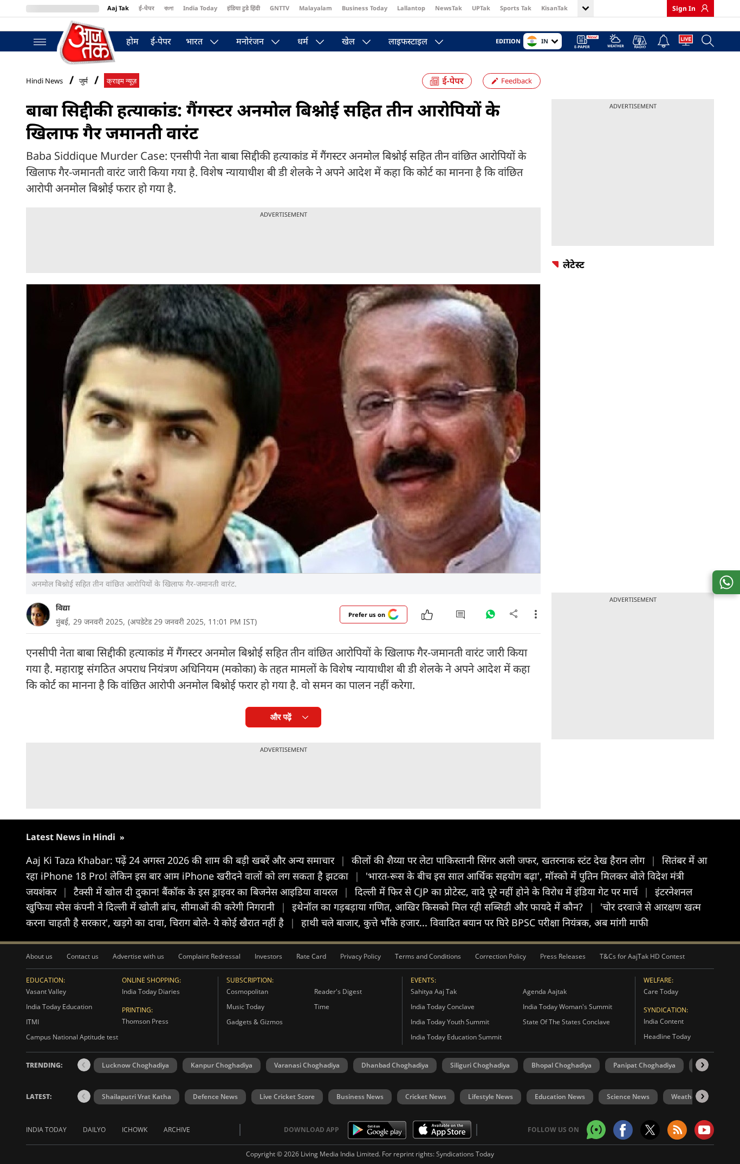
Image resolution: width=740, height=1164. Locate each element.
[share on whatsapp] (726, 582)
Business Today (364, 8)
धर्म (302, 41)
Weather (684, 1096)
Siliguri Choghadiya (480, 1065)
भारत (194, 41)
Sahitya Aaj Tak (434, 991)
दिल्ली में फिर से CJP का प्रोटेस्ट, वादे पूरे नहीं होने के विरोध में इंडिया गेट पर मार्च (502, 891)
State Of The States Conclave (566, 1021)
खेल (348, 41)
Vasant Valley (46, 991)
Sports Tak (515, 8)
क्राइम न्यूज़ (122, 81)
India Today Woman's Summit (567, 1006)
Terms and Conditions (428, 956)
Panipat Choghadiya (644, 1065)
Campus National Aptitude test (72, 1037)
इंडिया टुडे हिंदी (243, 8)
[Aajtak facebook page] (623, 1130)
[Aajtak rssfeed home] (677, 1130)
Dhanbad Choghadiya (395, 1065)
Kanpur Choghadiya (221, 1065)
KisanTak (554, 8)
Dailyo (94, 1129)
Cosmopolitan (247, 991)
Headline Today (667, 1036)
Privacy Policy (360, 956)
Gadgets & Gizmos (254, 1021)
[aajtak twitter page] (650, 1130)
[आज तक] (88, 43)
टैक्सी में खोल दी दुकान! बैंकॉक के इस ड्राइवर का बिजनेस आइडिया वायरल (211, 891)
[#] (490, 616)
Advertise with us (138, 956)
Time (321, 1006)
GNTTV (279, 8)
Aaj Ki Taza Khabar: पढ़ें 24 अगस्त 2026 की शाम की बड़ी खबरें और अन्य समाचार (186, 860)
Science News (628, 1096)
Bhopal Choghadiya (561, 1065)
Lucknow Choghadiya (135, 1065)
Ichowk (134, 1129)
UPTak (481, 8)
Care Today (661, 991)
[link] (702, 8)
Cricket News (425, 1096)
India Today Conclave (443, 1006)
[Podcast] (640, 41)
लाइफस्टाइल (407, 41)
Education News (560, 1096)
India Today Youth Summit (450, 1021)
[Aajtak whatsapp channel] (596, 1129)
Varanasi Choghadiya (307, 1065)
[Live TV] (686, 42)
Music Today (245, 1006)
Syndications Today (465, 1154)
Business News (360, 1096)
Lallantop (411, 8)
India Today (200, 8)
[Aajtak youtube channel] (704, 1130)
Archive (177, 1129)
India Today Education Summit (456, 1037)
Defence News (215, 1096)
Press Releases (563, 956)
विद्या (63, 607)
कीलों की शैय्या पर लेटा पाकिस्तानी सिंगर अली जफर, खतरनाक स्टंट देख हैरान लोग (504, 860)
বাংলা (168, 8)
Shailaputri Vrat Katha (136, 1096)
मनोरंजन (250, 41)
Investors (268, 956)
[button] (702, 1064)
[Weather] (615, 42)
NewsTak (448, 8)
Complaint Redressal (209, 956)
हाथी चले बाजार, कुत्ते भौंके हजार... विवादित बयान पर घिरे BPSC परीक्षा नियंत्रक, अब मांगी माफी (474, 922)
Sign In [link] (684, 8)
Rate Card (311, 956)
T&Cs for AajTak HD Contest (642, 956)
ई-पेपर (146, 8)
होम (132, 41)
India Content (664, 1021)
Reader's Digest (338, 991)
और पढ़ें (280, 716)
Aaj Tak (118, 8)
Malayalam (315, 8)
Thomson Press (145, 1021)
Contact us (83, 956)
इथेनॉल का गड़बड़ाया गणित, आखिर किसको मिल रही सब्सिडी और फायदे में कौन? (443, 906)
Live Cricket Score (287, 1096)
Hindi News (44, 81)
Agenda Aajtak (545, 991)
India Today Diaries (151, 991)
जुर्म (83, 81)
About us (39, 956)
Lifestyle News (490, 1096)
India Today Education (59, 1006)
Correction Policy (500, 956)
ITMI (32, 1021)
